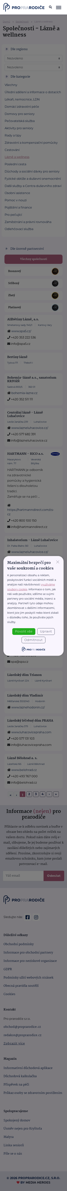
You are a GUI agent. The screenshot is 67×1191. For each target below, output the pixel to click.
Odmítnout (33, 640)
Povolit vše (24, 631)
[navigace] (58, 7)
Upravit (46, 631)
